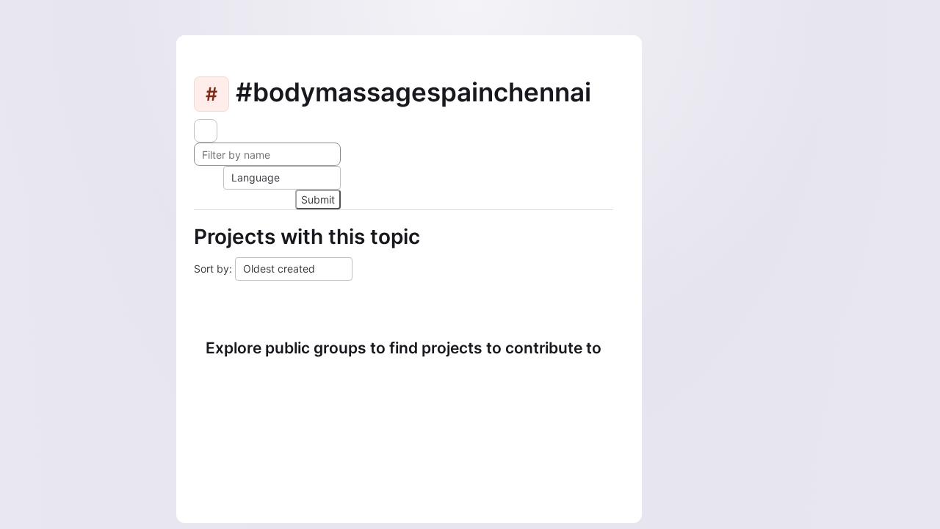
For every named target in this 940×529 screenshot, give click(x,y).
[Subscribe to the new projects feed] (205, 131)
